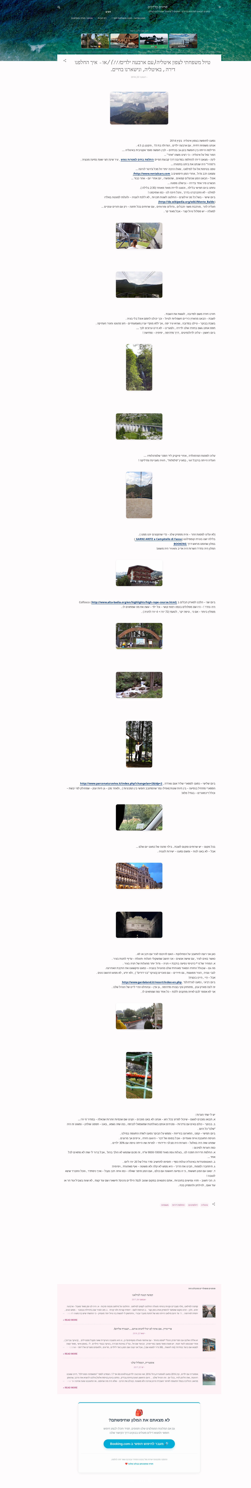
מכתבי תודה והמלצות (82, 18)
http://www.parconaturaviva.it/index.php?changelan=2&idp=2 (121, 783)
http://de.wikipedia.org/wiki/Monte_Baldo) (186, 201)
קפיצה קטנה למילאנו (142, 1295)
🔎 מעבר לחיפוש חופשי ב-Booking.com (139, 1444)
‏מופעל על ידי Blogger (137, 1480)
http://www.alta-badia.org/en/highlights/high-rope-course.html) (134, 602)
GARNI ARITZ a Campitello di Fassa (158, 539)
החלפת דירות (178, 1205)
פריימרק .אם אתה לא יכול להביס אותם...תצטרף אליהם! (142, 1329)
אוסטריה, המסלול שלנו (142, 1363)
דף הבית (102, 18)
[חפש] (59, 7)
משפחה (164, 1205)
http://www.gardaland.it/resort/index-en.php (152, 982)
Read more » (70, 1320)
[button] (65, 61)
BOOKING (180, 544)
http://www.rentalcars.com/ (151, 173)
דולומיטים (192, 1205)
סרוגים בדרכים (157, 6)
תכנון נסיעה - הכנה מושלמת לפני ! (128, 18)
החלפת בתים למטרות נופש (137, 159)
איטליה (204, 1205)
